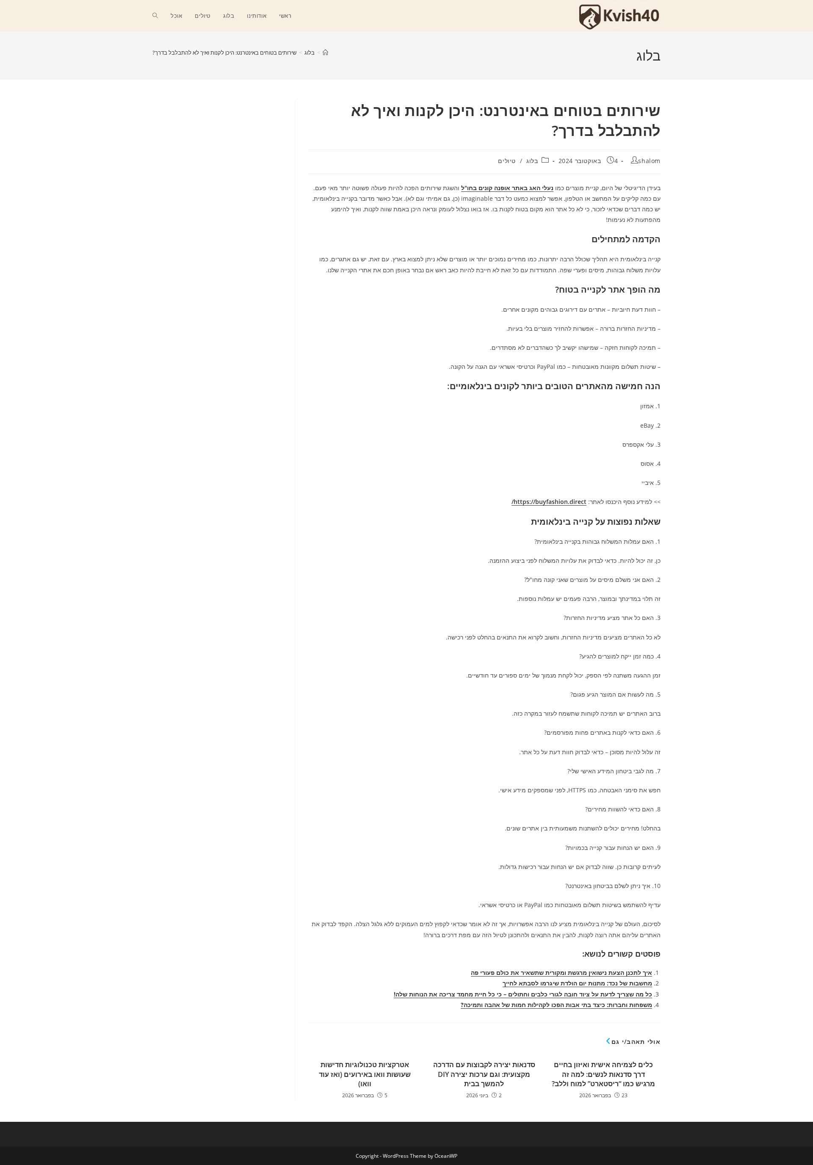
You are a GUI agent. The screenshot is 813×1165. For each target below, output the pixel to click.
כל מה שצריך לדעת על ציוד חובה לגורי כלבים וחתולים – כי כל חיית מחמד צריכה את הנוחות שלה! (523, 994)
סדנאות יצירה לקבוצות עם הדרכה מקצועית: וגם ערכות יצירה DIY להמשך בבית (484, 1074)
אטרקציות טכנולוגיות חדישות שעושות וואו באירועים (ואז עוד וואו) (365, 1074)
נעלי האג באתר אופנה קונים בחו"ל (507, 188)
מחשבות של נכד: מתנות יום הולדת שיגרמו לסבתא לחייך (577, 983)
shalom (649, 161)
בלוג (532, 161)
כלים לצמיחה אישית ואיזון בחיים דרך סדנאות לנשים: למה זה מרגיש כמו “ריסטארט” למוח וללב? (603, 1074)
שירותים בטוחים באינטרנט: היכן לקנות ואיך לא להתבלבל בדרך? (224, 52)
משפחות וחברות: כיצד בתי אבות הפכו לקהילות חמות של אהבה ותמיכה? (556, 1005)
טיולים (507, 161)
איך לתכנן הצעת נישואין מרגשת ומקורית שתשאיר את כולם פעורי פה (561, 973)
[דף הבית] (325, 52)
